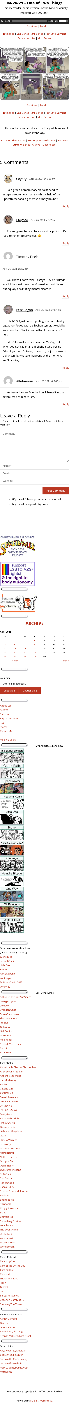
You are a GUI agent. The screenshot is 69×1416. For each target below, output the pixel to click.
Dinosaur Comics (9, 1101)
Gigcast (4, 1287)
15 (34, 648)
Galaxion (5, 1027)
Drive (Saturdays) (9, 1014)
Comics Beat (6, 1270)
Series (8, 33)
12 (5, 648)
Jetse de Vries (7, 1327)
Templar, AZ (6, 1225)
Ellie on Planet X (8, 1018)
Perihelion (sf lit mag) (11, 1331)
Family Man (6, 1114)
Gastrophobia (7, 1127)
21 (24, 652)
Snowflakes (6, 1216)
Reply (65, 206)
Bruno (3, 969)
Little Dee (5, 965)
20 (15, 652)
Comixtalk (5, 1274)
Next (43, 26)
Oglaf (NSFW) (7, 1165)
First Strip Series (13, 140)
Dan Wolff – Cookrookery (13, 1359)
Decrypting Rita (8, 1001)
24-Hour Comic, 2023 (11, 982)
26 (5, 656)
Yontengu (5, 978)
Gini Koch (5, 1323)
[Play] (2, 21)
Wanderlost (6, 1238)
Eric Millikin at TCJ (9, 1278)
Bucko (3, 1084)
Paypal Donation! (9, 718)
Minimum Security (10, 1148)
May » (66, 660)
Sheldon (4, 1195)
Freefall (4, 1022)
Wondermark (7, 1246)
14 (24, 648)
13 (15, 648)
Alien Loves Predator (11, 1071)
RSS (2, 722)
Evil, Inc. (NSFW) (8, 1109)
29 (34, 656)
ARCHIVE (34, 623)
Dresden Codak (8, 1009)
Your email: (6, 678)
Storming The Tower (11, 1304)
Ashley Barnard (8, 1318)
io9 (1, 1291)
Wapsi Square (7, 1242)
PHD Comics (6, 1174)
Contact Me (6, 731)
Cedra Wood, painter (11, 1354)
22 (34, 652)
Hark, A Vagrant (8, 1140)
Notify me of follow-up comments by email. (34, 499)
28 (24, 656)
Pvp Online (6, 1178)
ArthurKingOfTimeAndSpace (15, 997)
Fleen (3, 1282)
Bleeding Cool (7, 1261)
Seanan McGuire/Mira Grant (15, 1336)
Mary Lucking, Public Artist (14, 1367)
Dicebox (4, 1005)
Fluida (33, 1400)
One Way (5, 986)
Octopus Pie (6, 1161)
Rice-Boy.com (7, 1182)
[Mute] (56, 21)
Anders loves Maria (10, 1075)
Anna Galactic (7, 973)
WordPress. (46, 1400)
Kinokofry (5, 1144)
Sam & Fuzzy (7, 1186)
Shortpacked (7, 1199)
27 (15, 656)
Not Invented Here (10, 1157)
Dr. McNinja (6, 1105)
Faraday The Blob (9, 1118)
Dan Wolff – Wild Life (11, 1363)
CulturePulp (6, 1092)
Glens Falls (6, 956)
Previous (32, 26)
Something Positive (10, 1221)
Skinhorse (5, 1204)
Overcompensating (10, 1169)
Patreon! (4, 714)
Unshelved (6, 1234)
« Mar (15, 660)
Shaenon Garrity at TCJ (12, 1299)
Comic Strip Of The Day (12, 1265)
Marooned (6, 1035)
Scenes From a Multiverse (14, 1191)
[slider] (64, 20)
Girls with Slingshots (11, 1131)
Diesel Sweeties (9, 1097)
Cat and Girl (6, 1088)
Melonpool (6, 1039)
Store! (3, 727)
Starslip (4, 1048)
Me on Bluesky (8, 739)
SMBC (3, 1212)
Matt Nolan (6, 1371)
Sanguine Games (9, 1295)
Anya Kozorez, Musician (13, 1350)
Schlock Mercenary (10, 1044)
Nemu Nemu (7, 1152)
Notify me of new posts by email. (28, 504)
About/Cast (6, 705)
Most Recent (45, 38)
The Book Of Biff (9, 1229)
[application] (34, 21)
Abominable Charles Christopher (18, 1067)
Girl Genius (6, 1031)
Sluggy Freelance (9, 1208)
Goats (3, 1135)
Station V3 (5, 1052)
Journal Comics (8, 961)
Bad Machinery (8, 1080)
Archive (31, 38)
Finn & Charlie (7, 1122)
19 (5, 652)
